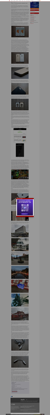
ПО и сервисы (32, 0)
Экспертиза (17, 0)
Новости (12, 0)
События (14, 0)
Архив (24, 0)
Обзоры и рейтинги (28, 0)
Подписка (20, 0)
